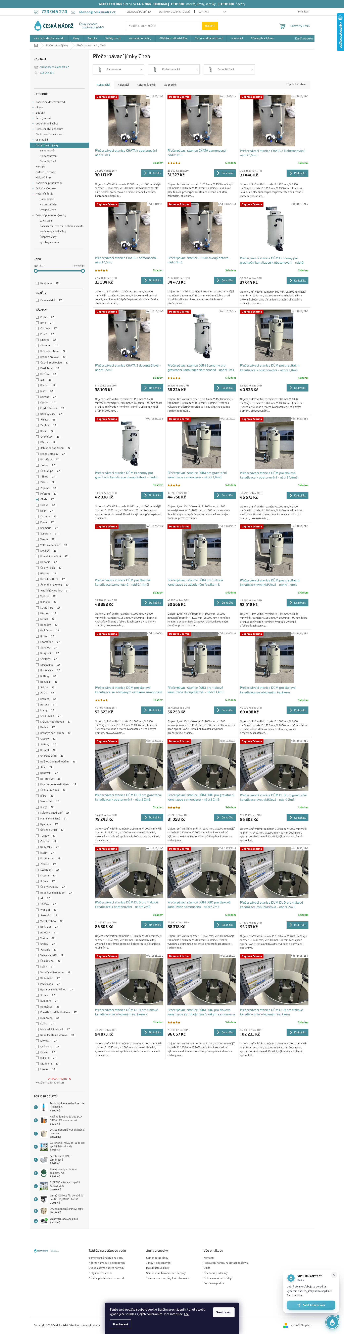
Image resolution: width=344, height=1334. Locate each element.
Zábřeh (48, 864)
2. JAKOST (46, 221)
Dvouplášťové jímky (157, 1268)
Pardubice (49, 368)
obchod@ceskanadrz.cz (54, 67)
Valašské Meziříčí (53, 545)
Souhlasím (224, 1312)
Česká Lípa (50, 471)
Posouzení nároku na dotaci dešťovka (226, 1263)
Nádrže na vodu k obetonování (107, 1263)
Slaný (46, 807)
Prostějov (49, 460)
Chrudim (48, 659)
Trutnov (48, 517)
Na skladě (49, 283)
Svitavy (48, 745)
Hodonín (48, 562)
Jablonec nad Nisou (55, 448)
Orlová (47, 505)
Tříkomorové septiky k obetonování (168, 1278)
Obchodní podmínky (139, 12)
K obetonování (48, 156)
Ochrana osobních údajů (174, 12)
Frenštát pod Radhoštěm (58, 1012)
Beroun (48, 705)
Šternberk (49, 870)
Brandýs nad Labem (55, 733)
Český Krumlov (52, 887)
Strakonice (50, 665)
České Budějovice (54, 363)
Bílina (46, 796)
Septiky (40, 113)
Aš (45, 898)
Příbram (48, 494)
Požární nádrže (44, 194)
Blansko (48, 602)
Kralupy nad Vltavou (55, 722)
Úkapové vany (48, 237)
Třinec (47, 477)
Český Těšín (50, 568)
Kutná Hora (50, 608)
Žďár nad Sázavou (54, 585)
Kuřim (47, 1024)
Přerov (47, 442)
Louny (47, 710)
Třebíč (47, 465)
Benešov (48, 625)
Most (46, 391)
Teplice (48, 425)
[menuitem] (49, 38)
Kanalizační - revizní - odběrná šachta (61, 226)
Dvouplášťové (48, 162)
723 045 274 (47, 73)
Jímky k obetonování (158, 1263)
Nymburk (49, 824)
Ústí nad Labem (52, 351)
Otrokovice (50, 716)
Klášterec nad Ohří (54, 813)
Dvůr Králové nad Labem (58, 784)
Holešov (48, 933)
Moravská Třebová (55, 1029)
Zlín (45, 380)
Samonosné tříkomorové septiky (166, 1273)
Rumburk (49, 1001)
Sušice (47, 995)
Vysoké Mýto (51, 921)
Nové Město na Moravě (57, 1035)
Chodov (48, 841)
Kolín (46, 511)
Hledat (210, 25)
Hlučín (47, 853)
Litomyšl (48, 1041)
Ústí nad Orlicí (51, 830)
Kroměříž (49, 528)
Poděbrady (50, 859)
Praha (47, 317)
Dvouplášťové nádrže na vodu (106, 1268)
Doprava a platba (214, 1283)
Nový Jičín (49, 653)
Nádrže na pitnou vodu (49, 183)
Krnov (47, 636)
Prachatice (50, 984)
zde (186, 1314)
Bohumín (48, 682)
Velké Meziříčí (51, 955)
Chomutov (49, 437)
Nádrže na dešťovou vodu (51, 102)
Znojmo (48, 488)
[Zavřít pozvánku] (334, 1275)
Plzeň (47, 334)
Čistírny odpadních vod (49, 135)
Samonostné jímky (157, 1258)
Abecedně (170, 85)
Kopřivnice (50, 670)
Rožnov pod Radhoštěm (57, 762)
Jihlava (47, 420)
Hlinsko (48, 1058)
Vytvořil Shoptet (300, 1325)
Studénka (49, 1064)
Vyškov (47, 596)
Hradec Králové (52, 357)
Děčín (46, 431)
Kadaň (47, 727)
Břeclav (48, 574)
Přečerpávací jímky (47, 145)
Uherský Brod (51, 756)
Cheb (47, 499)
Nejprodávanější (146, 85)
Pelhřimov (49, 631)
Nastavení (120, 1324)
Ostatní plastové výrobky (51, 215)
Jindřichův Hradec (54, 591)
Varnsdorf (49, 802)
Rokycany (49, 847)
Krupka (47, 876)
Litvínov (48, 551)
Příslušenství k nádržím (49, 129)
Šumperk (49, 534)
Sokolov (48, 648)
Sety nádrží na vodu (100, 1273)
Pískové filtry (44, 178)
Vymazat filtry (57, 1079)
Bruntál (47, 750)
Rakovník (49, 773)
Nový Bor (49, 927)
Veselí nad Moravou (55, 972)
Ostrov (47, 739)
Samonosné (47, 151)
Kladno (47, 385)
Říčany (47, 881)
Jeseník (48, 950)
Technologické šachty (53, 232)
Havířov (48, 374)
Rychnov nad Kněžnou (56, 990)
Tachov (48, 904)
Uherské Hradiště (53, 556)
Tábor (47, 482)
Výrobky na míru (49, 242)
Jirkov (47, 688)
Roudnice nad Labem (56, 893)
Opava (47, 403)
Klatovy (48, 676)
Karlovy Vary (51, 414)
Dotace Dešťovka (46, 172)
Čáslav (47, 1052)
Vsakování (42, 140)
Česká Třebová (52, 790)
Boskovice (50, 978)
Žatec (47, 693)
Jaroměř (48, 916)
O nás (207, 1268)
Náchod (48, 613)
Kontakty (209, 1258)
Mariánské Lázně (53, 819)
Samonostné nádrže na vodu (106, 1258)
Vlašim (47, 938)
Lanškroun (49, 1047)
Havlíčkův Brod (52, 579)
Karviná (48, 397)
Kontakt (203, 12)
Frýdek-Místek (52, 408)
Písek (47, 522)
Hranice (48, 699)
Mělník (47, 619)
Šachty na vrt (43, 118)
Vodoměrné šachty (47, 124)
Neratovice (50, 779)
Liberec (48, 340)
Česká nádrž (51, 300)
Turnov (47, 836)
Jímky (39, 108)
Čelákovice (50, 961)
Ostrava (48, 328)
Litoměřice (50, 642)
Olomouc (49, 346)
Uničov (47, 944)
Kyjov (47, 967)
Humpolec (49, 1018)
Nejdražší (123, 85)
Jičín (46, 767)
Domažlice (49, 1007)
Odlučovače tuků (46, 188)
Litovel (47, 1069)
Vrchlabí (48, 910)
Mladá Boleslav (52, 454)
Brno (46, 323)
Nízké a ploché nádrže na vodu (107, 1278)
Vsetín (47, 539)
